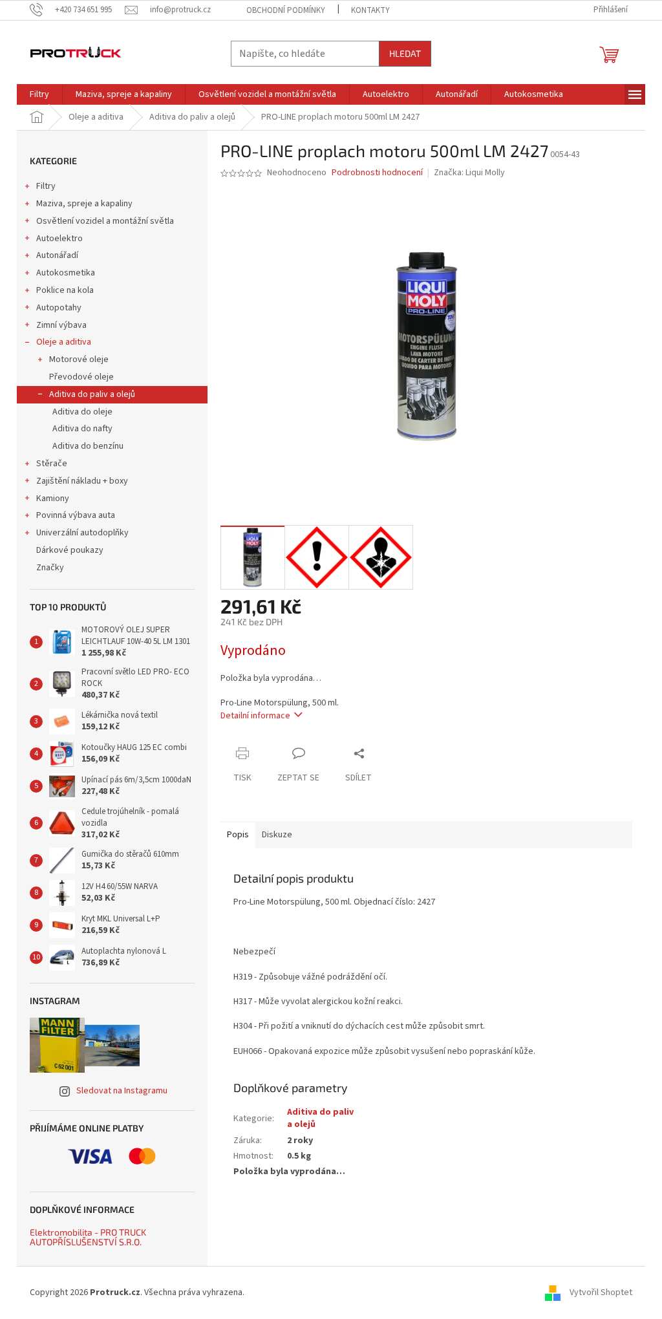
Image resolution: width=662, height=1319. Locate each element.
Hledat (405, 53)
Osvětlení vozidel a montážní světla (105, 221)
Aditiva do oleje (82, 411)
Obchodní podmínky (285, 10)
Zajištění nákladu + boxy (82, 481)
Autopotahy (58, 307)
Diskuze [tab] (277, 834)
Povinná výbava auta (75, 515)
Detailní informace (255, 715)
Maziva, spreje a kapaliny (84, 203)
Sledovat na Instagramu (121, 1090)
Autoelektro (59, 238)
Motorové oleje (79, 359)
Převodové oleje (81, 376)
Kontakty (370, 10)
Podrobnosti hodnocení (377, 173)
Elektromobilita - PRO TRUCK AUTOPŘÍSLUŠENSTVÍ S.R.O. (88, 1237)
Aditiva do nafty (82, 428)
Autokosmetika (65, 272)
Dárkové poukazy (69, 550)
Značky (50, 567)
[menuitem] (39, 94)
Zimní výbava (61, 325)
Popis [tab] (238, 834)
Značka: (469, 172)
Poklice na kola (65, 290)
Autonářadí (57, 255)
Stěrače (51, 463)
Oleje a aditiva (63, 342)
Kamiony (52, 498)
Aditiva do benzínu (87, 446)
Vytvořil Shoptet (601, 1292)
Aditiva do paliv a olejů (92, 394)
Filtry (46, 186)
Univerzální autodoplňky (82, 532)
